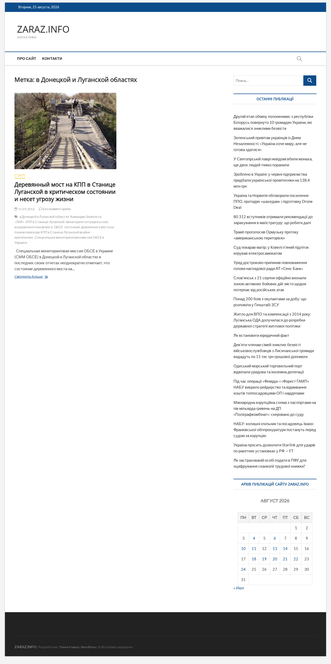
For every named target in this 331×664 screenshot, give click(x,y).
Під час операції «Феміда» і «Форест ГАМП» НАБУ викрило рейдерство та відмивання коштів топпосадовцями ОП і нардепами (271, 387)
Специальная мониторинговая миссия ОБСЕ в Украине (59, 240)
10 (243, 548)
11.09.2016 (26, 209)
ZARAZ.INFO (43, 29)
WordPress (88, 647)
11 (254, 548)
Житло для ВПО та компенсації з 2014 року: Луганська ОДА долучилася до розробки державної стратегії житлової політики (272, 320)
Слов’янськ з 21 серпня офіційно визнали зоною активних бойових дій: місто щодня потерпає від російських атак (270, 283)
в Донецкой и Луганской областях (44, 217)
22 (296, 558)
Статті (19, 175)
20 (275, 558)
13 (275, 548)
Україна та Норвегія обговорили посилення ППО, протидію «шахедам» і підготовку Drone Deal (273, 201)
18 (254, 558)
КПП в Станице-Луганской (45, 222)
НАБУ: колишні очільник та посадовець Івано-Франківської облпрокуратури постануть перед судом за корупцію (275, 429)
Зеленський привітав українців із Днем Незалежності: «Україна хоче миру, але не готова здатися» (270, 143)
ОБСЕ (58, 227)
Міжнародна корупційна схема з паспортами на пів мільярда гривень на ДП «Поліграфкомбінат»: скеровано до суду (275, 408)
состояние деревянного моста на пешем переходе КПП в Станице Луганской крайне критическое (64, 232)
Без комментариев (56, 209)
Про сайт (26, 58)
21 (285, 558)
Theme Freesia (69, 647)
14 (285, 548)
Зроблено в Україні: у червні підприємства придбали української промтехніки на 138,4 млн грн (272, 180)
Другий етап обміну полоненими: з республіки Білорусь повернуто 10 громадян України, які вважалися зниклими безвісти (273, 122)
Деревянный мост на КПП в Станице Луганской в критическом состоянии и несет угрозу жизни (65, 191)
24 (243, 569)
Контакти (52, 58)
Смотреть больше (38, 277)
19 (264, 558)
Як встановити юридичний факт (261, 335)
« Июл (239, 588)
